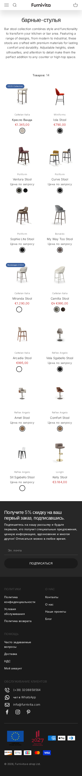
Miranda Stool (22, 298)
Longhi (60, 472)
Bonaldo (60, 233)
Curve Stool (60, 179)
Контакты (51, 597)
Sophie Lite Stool (22, 239)
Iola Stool (59, 120)
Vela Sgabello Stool (59, 358)
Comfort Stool (60, 417)
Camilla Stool (60, 298)
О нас (49, 604)
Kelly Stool (60, 477)
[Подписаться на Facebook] (7, 712)
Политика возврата (18, 621)
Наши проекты (55, 611)
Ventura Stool (22, 179)
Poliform (22, 174)
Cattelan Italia (22, 114)
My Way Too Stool (60, 239)
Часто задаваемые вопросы (17, 644)
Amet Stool (22, 417)
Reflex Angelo (60, 352)
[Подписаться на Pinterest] (28, 712)
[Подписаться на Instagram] (18, 712)
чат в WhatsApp (24, 697)
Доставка (10, 654)
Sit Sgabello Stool (22, 477)
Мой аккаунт (13, 668)
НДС (7, 661)
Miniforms (60, 114)
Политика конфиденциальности (19, 599)
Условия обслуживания (14, 611)
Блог (48, 619)
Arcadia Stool (22, 358)
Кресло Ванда (22, 120)
